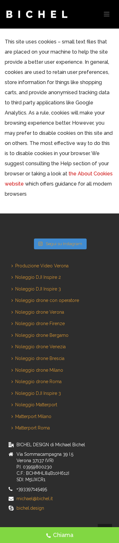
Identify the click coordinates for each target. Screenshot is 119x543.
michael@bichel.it (35, 498)
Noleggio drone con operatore (47, 300)
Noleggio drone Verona (39, 312)
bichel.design (30, 508)
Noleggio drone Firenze (40, 323)
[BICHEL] (30, 14)
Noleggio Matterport (36, 404)
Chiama (63, 535)
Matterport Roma (32, 427)
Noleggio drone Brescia (39, 358)
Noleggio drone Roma (38, 381)
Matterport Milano (33, 416)
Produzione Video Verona (42, 265)
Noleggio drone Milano (39, 370)
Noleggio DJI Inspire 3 (38, 288)
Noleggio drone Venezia (40, 346)
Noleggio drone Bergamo (42, 335)
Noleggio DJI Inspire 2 (38, 277)
